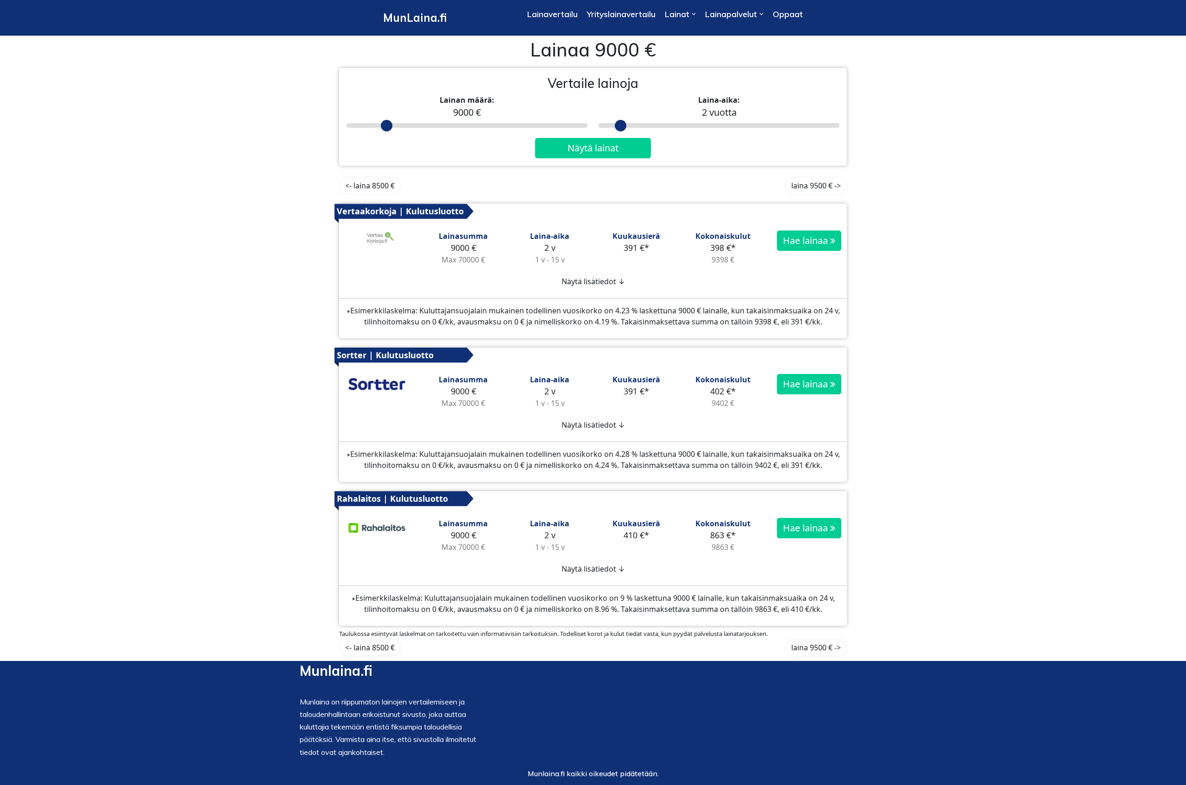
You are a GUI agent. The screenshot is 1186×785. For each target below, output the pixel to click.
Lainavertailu (552, 14)
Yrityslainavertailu (621, 14)
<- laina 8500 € (370, 186)
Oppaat (788, 14)
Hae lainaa (806, 240)
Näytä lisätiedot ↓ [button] (593, 281)
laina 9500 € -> (816, 186)
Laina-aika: (719, 100)
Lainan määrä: (467, 100)
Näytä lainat (593, 148)
